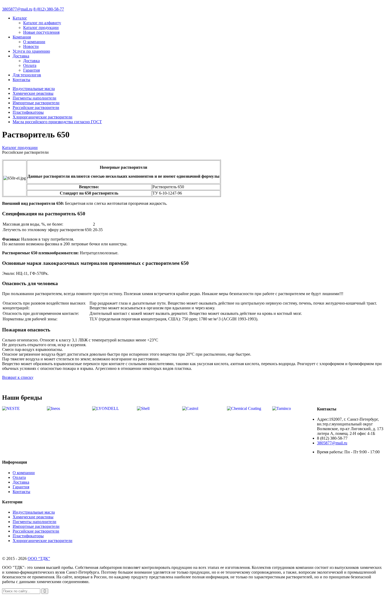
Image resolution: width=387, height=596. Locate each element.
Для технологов (27, 75)
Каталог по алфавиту (42, 23)
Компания (22, 37)
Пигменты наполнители (34, 98)
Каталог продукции (41, 27)
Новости (31, 46)
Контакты (21, 79)
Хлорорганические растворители (42, 117)
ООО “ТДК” (39, 558)
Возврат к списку (17, 377)
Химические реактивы (33, 93)
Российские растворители (36, 107)
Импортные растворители (36, 103)
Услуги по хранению (31, 51)
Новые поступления (41, 32)
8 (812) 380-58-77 (48, 9)
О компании (34, 41)
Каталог (20, 18)
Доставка (21, 56)
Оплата (29, 65)
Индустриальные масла (34, 88)
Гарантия (31, 70)
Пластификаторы (28, 112)
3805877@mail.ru (17, 9)
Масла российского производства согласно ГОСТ (57, 122)
